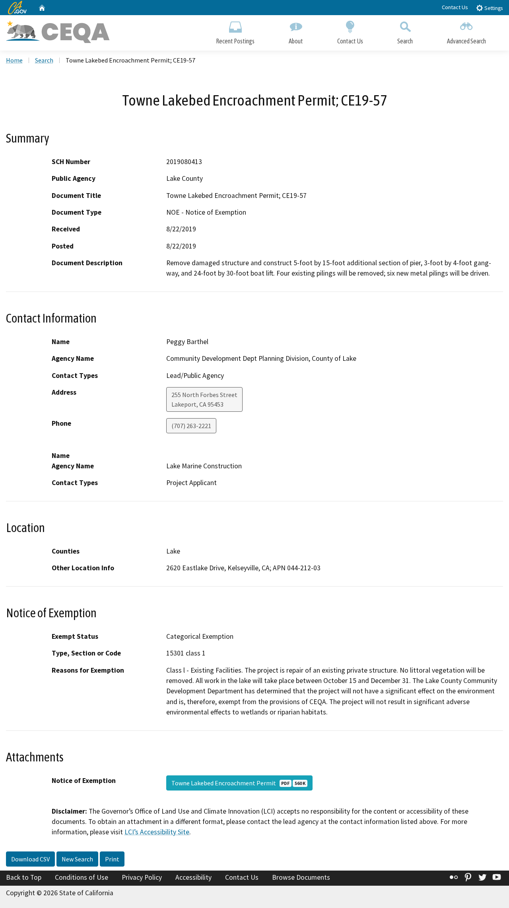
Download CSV (30, 859)
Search (405, 41)
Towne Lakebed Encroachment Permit (238, 783)
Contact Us (455, 7)
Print (112, 859)
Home (14, 60)
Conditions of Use (81, 877)
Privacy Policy (142, 877)
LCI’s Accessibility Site (156, 832)
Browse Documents (301, 877)
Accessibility (193, 877)
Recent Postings (235, 41)
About (296, 41)
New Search (77, 859)
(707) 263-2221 (191, 426)
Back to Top (23, 877)
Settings (493, 8)
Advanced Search (466, 41)
